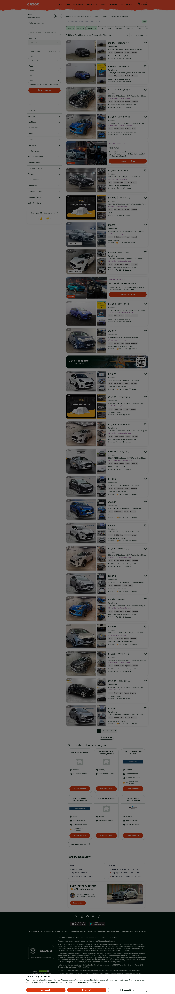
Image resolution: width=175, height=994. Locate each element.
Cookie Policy (80, 982)
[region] (87, 984)
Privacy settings (127, 990)
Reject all (86, 990)
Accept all (46, 990)
